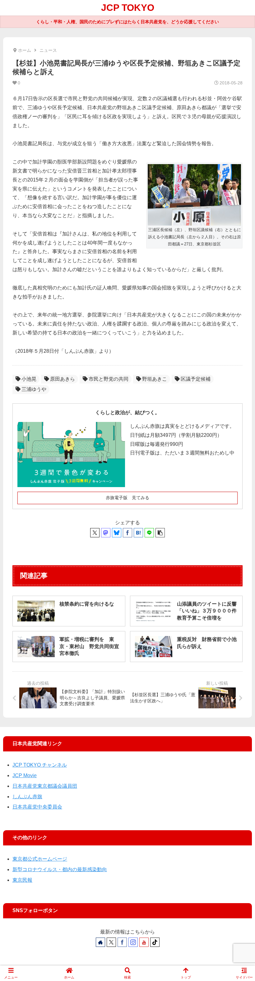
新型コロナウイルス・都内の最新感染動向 (59, 869)
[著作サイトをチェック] (100, 942)
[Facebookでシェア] (127, 532)
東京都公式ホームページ (39, 859)
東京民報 (22, 880)
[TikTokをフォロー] (155, 942)
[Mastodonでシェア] (105, 532)
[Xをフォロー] (111, 942)
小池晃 (28, 379)
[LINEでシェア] (149, 532)
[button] (160, 532)
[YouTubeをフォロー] (144, 942)
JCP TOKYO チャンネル (39, 765)
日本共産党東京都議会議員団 (44, 786)
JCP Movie (24, 775)
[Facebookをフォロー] (122, 942)
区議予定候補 (196, 379)
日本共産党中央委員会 (37, 806)
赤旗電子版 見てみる (127, 497)
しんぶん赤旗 (27, 796)
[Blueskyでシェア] (116, 532)
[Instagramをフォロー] (133, 942)
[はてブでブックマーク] (138, 532)
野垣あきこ (154, 379)
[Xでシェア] (95, 532)
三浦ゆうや (33, 389)
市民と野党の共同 (108, 379)
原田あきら (62, 379)
